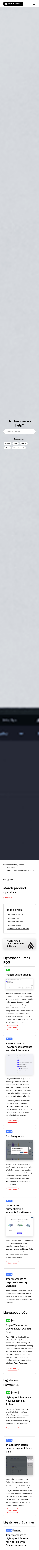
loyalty (15, 443)
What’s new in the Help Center (18, 929)
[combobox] (19, 431)
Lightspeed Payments (15, 921)
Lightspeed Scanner (14, 925)
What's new (11, 867)
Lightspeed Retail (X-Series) (13, 865)
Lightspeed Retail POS (15, 914)
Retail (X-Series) (14, 4)
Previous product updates (17, 870)
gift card (7, 447)
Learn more (12, 1027)
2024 (32, 870)
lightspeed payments (18, 447)
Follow (7, 897)
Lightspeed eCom (13, 918)
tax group (23, 443)
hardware (7, 443)
